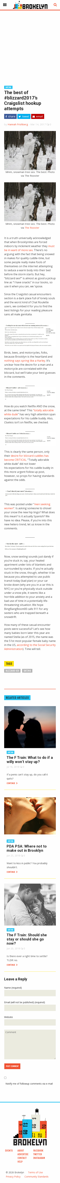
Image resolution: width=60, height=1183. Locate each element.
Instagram (39, 1158)
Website (8, 1017)
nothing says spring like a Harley (24, 360)
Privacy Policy (13, 1176)
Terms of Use (35, 1172)
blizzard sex (12, 670)
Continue (11, 783)
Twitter (37, 1154)
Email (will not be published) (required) (24, 1002)
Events (9, 1150)
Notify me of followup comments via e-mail (29, 1083)
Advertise (23, 1154)
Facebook (38, 1150)
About (21, 1150)
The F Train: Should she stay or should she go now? (27, 939)
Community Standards (36, 1176)
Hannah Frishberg (18, 124)
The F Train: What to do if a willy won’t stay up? (30, 759)
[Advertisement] (30, 42)
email (39, 116)
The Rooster (32, 227)
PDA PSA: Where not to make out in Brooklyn (27, 848)
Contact (22, 1158)
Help (20, 1161)
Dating (8, 87)
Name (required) (13, 987)
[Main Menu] (4, 5)
